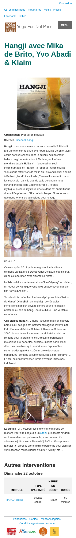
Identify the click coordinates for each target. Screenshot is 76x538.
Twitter (22, 16)
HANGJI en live (14, 499)
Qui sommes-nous (14, 9)
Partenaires (34, 9)
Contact (33, 519)
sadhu (44, 432)
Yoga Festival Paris (34, 26)
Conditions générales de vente (37, 523)
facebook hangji (25, 140)
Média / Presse (52, 9)
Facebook (10, 16)
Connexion (65, 3)
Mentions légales (51, 519)
